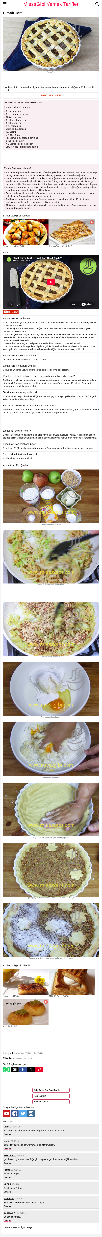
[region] (51, 79)
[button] (51, 95)
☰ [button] (5, 3)
